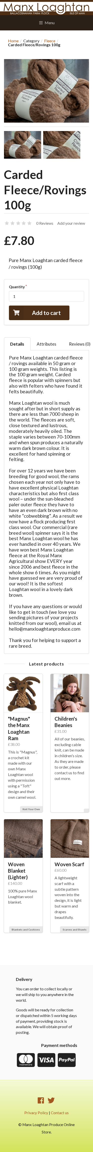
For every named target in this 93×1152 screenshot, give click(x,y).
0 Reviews (44, 223)
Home (13, 41)
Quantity (17, 287)
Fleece (49, 41)
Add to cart (46, 312)
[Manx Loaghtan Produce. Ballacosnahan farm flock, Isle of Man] (46, 7)
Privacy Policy (36, 1112)
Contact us (60, 1112)
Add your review (71, 223)
